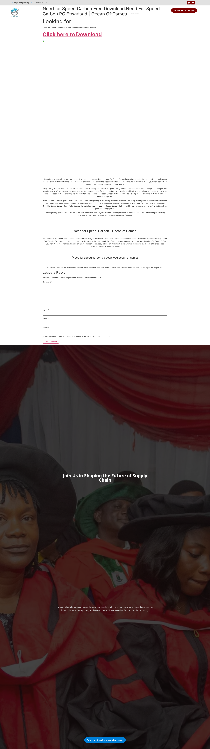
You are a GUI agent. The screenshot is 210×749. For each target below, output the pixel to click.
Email (46, 319)
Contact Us (134, 13)
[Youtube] (193, 2)
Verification (120, 13)
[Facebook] (189, 2)
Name (46, 310)
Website (46, 327)
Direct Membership (95, 13)
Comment (47, 282)
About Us (79, 13)
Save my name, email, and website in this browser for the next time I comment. (77, 336)
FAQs (109, 13)
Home (69, 13)
